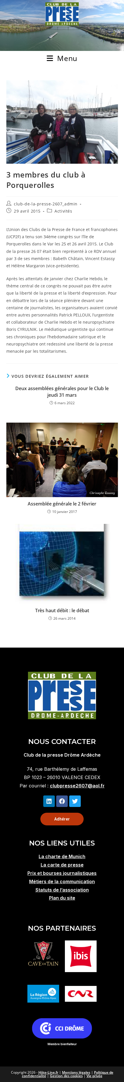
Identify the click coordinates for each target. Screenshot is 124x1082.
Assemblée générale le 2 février (62, 504)
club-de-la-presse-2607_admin (46, 204)
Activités (63, 211)
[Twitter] (75, 801)
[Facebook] (62, 801)
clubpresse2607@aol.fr (77, 786)
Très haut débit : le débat (62, 610)
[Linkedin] (49, 801)
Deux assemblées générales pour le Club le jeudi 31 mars (62, 391)
